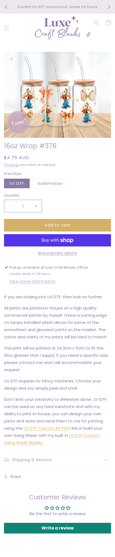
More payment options (57, 253)
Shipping (11, 165)
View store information (32, 281)
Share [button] (15, 476)
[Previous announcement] (6, 7)
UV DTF (17, 183)
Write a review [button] (57, 528)
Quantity (11, 195)
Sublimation (50, 183)
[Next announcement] (109, 7)
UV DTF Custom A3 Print (47, 428)
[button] (7, 28)
